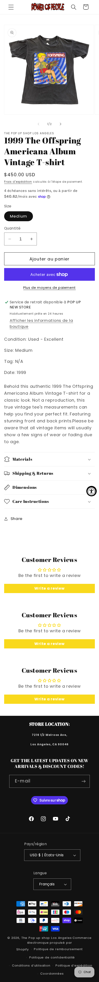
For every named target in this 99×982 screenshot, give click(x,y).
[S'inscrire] (83, 781)
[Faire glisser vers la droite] (60, 124)
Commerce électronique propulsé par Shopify (54, 944)
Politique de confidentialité (52, 957)
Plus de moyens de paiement (49, 287)
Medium (18, 216)
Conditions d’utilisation (31, 965)
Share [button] (17, 518)
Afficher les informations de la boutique (41, 323)
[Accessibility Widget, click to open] (91, 491)
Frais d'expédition (18, 182)
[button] (11, 7)
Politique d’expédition (73, 965)
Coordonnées (52, 973)
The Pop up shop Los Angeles (46, 938)
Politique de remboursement (58, 949)
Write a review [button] (49, 588)
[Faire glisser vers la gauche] (38, 124)
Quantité (12, 228)
